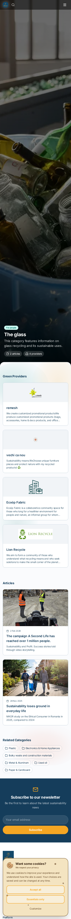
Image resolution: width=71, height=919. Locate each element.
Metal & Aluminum (19, 762)
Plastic (12, 748)
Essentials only (35, 899)
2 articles (15, 353)
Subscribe (35, 830)
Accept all (35, 889)
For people (11, 327)
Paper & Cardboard (19, 769)
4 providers (35, 353)
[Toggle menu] (64, 4)
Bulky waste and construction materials (30, 755)
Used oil (42, 762)
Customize (35, 908)
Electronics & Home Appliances (43, 748)
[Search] (13, 5)
